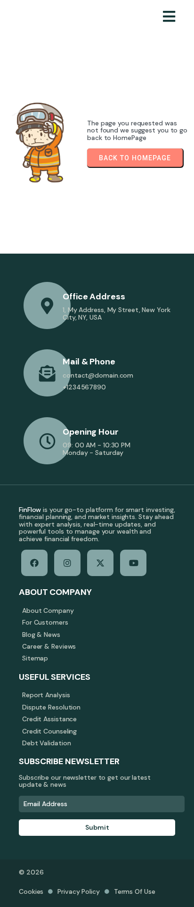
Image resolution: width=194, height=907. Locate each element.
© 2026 (31, 872)
